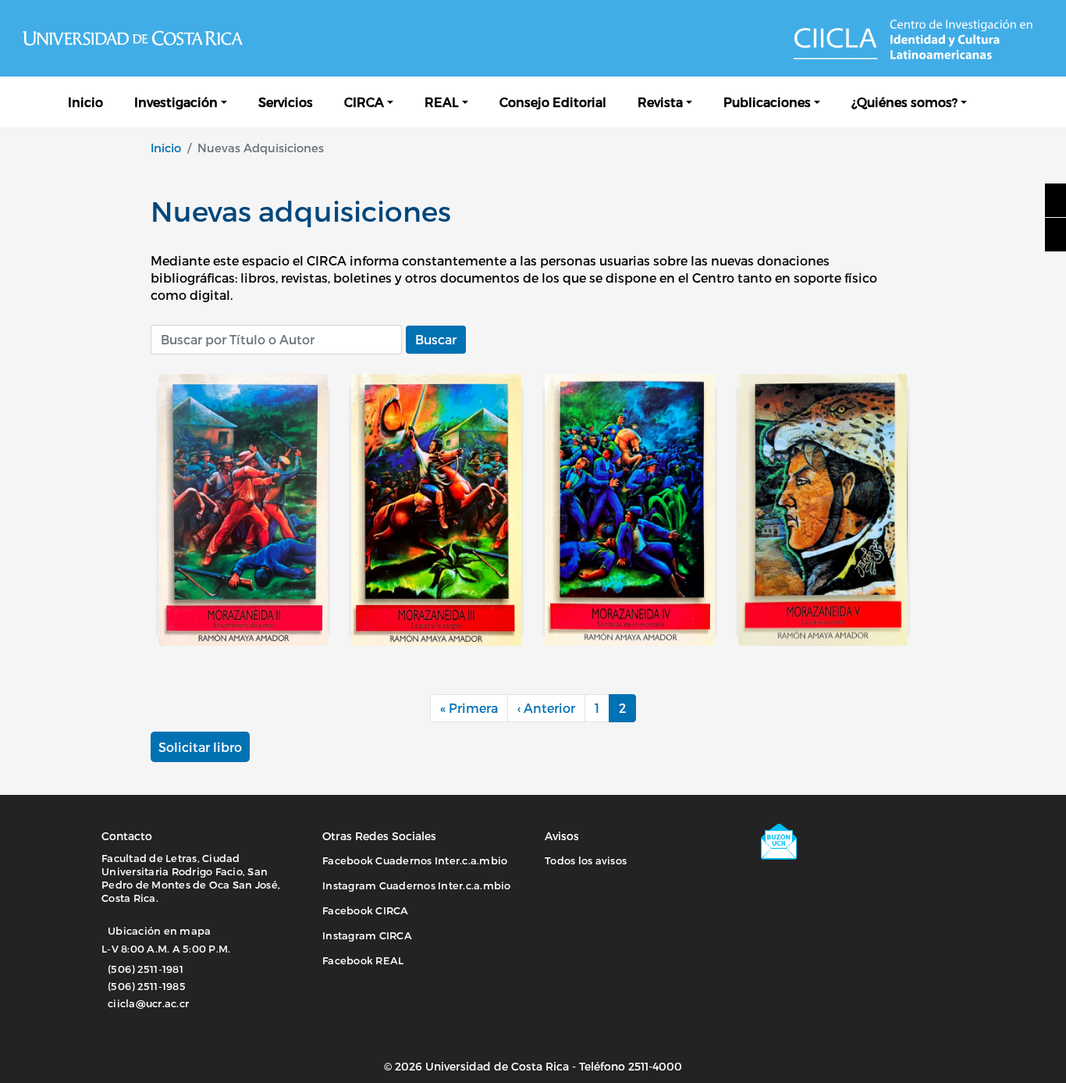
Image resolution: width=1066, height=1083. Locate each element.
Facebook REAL (362, 960)
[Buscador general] (998, 102)
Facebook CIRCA (365, 910)
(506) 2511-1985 (147, 986)
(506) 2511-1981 (145, 969)
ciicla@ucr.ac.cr (148, 1003)
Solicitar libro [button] (200, 746)
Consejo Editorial (552, 101)
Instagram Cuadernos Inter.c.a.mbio (416, 885)
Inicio (85, 101)
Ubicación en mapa (159, 930)
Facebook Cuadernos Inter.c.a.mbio (414, 860)
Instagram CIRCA (367, 935)
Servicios (285, 101)
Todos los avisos (586, 860)
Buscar (436, 339)
